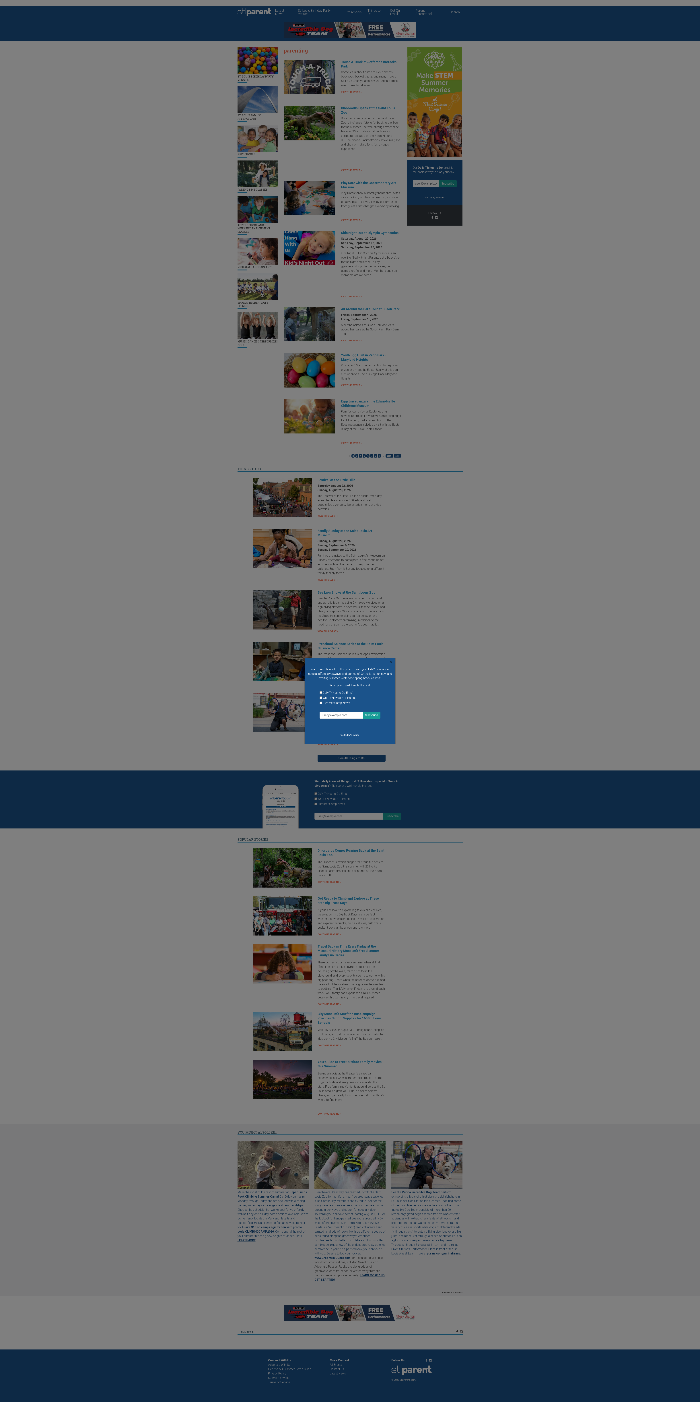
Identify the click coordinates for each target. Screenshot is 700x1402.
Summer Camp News (336, 703)
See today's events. (350, 735)
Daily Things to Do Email (338, 692)
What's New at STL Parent (339, 698)
